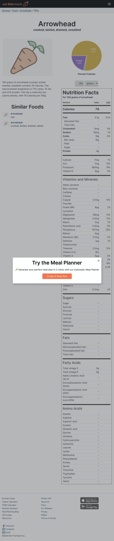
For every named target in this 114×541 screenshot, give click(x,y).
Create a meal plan (57, 276)
